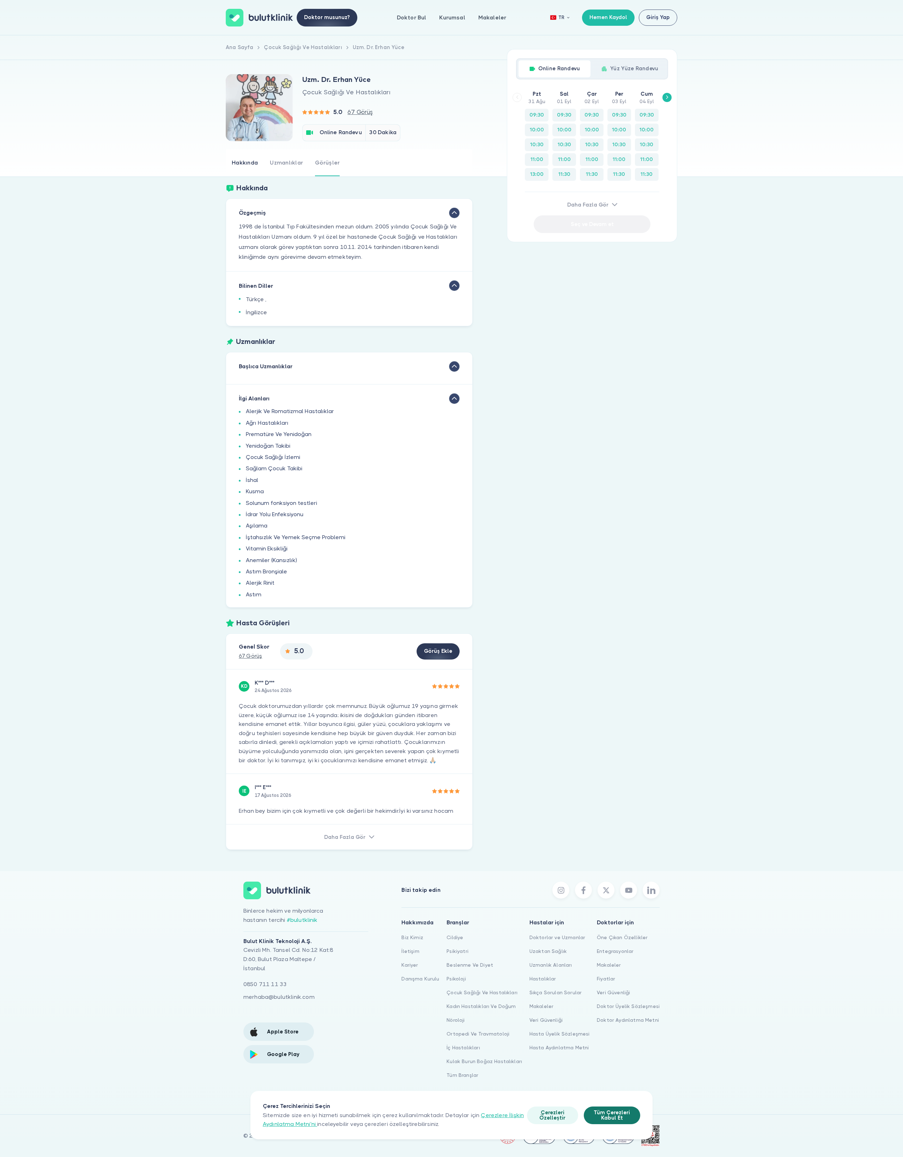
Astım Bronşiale (266, 571)
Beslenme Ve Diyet (470, 965)
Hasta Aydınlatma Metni (559, 1047)
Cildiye (455, 937)
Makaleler (492, 17)
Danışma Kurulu (420, 979)
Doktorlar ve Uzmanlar (557, 937)
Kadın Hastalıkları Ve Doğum (481, 1006)
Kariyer (409, 965)
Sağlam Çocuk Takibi (274, 468)
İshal (252, 480)
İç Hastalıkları (463, 1047)
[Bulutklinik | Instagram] (560, 890)
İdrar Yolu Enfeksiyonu (274, 514)
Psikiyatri (457, 951)
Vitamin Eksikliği (266, 548)
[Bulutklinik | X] (606, 890)
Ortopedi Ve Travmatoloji (478, 1034)
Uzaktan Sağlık (548, 951)
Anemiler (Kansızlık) (271, 560)
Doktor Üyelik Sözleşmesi (628, 1006)
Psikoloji (456, 979)
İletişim (410, 951)
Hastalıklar (542, 979)
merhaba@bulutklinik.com (279, 997)
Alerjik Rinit (260, 582)
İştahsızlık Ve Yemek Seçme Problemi (295, 537)
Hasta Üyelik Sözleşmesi (559, 1034)
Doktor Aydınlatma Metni (628, 1020)
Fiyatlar (606, 979)
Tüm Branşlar (462, 1075)
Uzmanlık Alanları (550, 965)
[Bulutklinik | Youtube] (628, 890)
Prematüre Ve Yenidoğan (278, 434)
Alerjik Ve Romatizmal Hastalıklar (290, 411)
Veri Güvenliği (546, 1020)
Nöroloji (456, 1020)
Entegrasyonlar (615, 951)
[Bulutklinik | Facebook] (583, 890)
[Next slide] (667, 97)
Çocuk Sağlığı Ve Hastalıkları (482, 992)
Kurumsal (452, 17)
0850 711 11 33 (265, 984)
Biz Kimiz (412, 937)
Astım (253, 594)
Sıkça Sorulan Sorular (555, 992)
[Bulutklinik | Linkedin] (651, 890)
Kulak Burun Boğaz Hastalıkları (484, 1061)
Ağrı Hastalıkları (267, 422)
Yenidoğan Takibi (268, 445)
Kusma (255, 491)
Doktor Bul (411, 17)
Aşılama (256, 525)
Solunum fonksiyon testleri (281, 503)
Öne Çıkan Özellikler (622, 937)
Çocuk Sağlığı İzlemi (273, 457)
